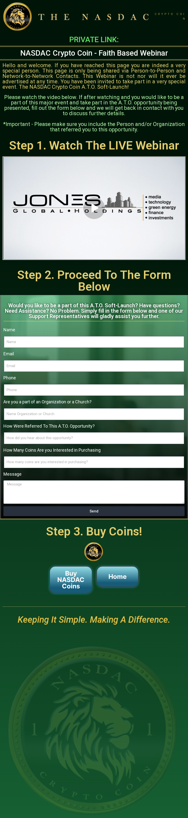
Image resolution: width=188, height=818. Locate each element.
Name (9, 329)
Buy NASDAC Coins (70, 580)
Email (8, 353)
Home (117, 576)
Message (12, 474)
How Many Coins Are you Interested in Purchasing (52, 450)
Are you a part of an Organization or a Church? (47, 401)
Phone (9, 377)
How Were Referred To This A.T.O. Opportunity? (49, 426)
